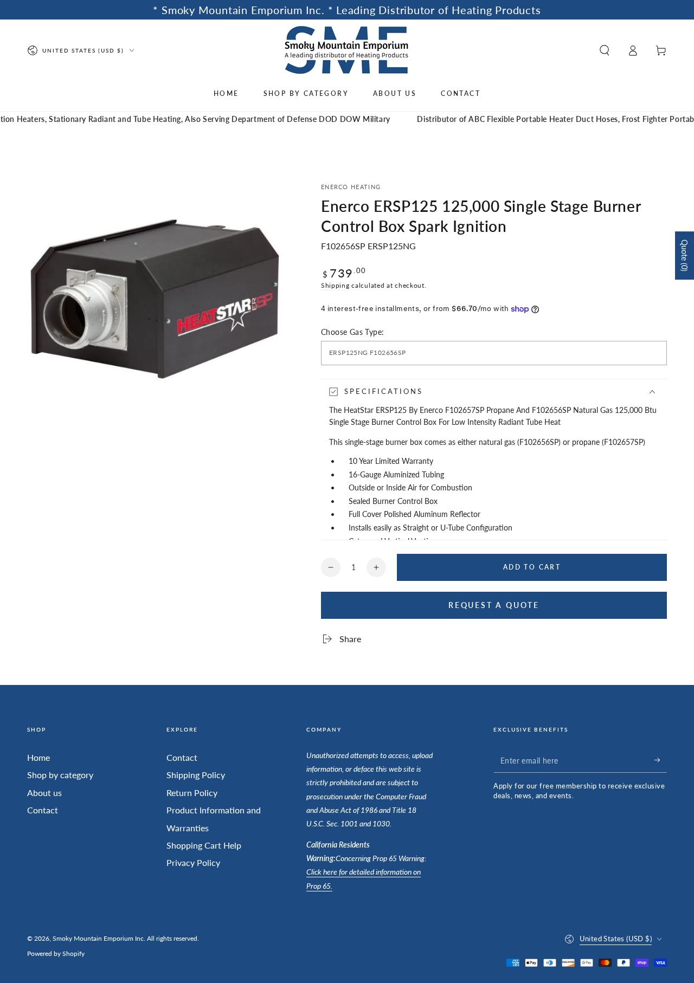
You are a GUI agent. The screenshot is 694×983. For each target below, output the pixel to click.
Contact (42, 810)
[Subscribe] (660, 760)
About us (44, 792)
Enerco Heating (351, 186)
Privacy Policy (193, 862)
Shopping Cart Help (203, 845)
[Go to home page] (347, 50)
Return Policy (191, 792)
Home (38, 757)
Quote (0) (684, 255)
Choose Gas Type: (352, 332)
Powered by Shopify (56, 953)
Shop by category (60, 774)
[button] (604, 50)
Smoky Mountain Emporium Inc (98, 938)
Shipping (335, 285)
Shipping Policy (195, 774)
